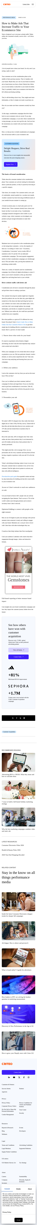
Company (4, 1180)
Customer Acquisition (11, 143)
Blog (3, 1131)
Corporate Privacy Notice (9, 1106)
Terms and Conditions (8, 1145)
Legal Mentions (6, 1148)
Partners (21, 1088)
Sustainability (23, 1176)
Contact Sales (26, 4)
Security (21, 1113)
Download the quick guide (9, 476)
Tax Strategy (22, 1162)
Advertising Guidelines (25, 1145)
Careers (4, 1176)
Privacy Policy (6, 1103)
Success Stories (6, 1088)
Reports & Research (7, 1127)
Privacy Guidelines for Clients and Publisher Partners (25, 1104)
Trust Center (22, 1110)
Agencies (4, 1092)
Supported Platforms (25, 1148)
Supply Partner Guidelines (9, 1152)
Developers (22, 1131)
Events (21, 1127)
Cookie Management (8, 1114)
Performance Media (9, 17)
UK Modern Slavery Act (9, 1162)
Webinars (4, 1134)
